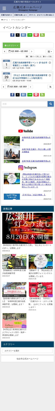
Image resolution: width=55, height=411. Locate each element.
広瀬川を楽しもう (20, 15)
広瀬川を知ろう (6, 15)
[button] (50, 87)
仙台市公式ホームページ (27, 359)
